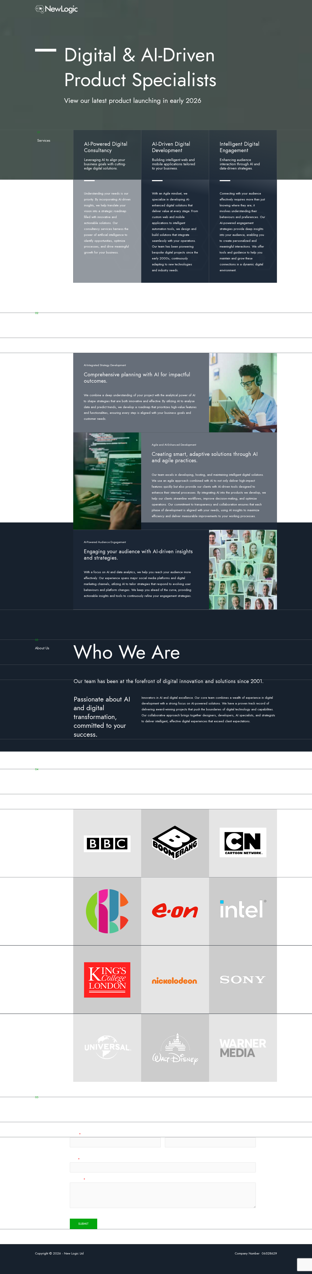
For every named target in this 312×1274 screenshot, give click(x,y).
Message (77, 1179)
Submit (83, 1223)
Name (75, 1134)
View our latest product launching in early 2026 (132, 100)
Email (75, 1159)
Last (167, 1150)
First (72, 1150)
